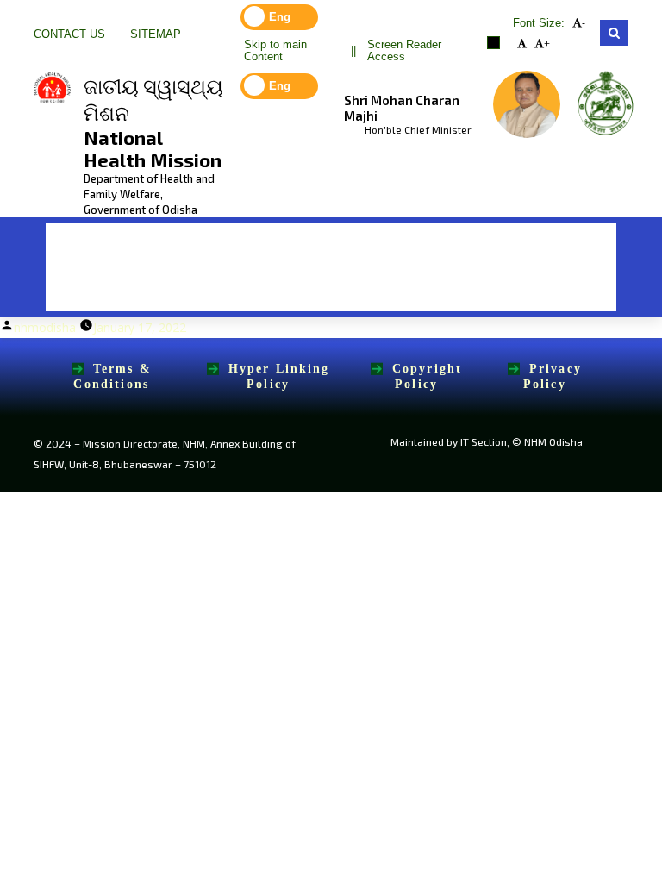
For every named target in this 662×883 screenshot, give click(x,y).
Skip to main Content (275, 51)
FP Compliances (112, 289)
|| (353, 51)
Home (80, 245)
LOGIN (330, 289)
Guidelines (370, 245)
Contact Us (69, 34)
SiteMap (155, 34)
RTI (572, 245)
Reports (238, 289)
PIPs (277, 245)
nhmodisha (45, 327)
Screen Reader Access (404, 51)
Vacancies (484, 245)
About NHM (182, 245)
